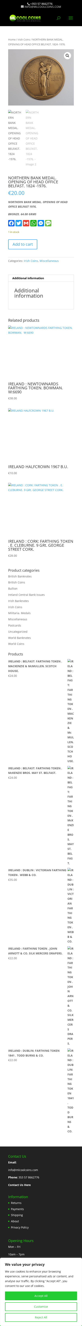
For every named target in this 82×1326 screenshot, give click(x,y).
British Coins (16, 582)
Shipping (17, 1215)
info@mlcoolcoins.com (23, 1170)
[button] (67, 55)
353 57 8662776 (29, 1177)
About (15, 1221)
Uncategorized (17, 631)
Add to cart (23, 244)
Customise (41, 1306)
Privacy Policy (20, 1227)
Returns (16, 1203)
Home (12, 39)
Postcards (14, 625)
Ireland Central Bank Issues (26, 595)
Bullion (13, 588)
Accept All (41, 1296)
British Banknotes (20, 576)
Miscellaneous (49, 261)
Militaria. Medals (19, 613)
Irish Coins (24, 39)
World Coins (16, 644)
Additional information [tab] (28, 278)
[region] (41, 1292)
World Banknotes (19, 638)
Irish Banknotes (18, 601)
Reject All (41, 1317)
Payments (17, 1209)
